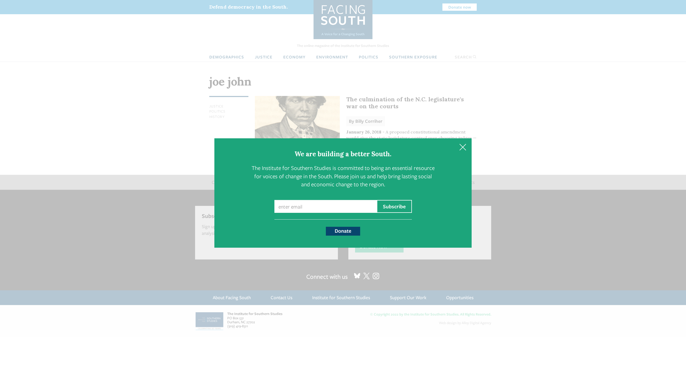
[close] (462, 147)
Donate (343, 230)
